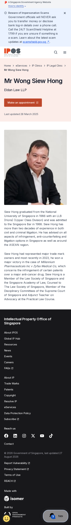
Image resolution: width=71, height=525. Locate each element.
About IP (9, 377)
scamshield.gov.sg (34, 41)
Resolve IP (10, 401)
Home (7, 65)
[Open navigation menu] (65, 52)
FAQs (7, 368)
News (7, 350)
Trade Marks (11, 383)
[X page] (33, 436)
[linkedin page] (15, 436)
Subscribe (10, 419)
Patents (8, 389)
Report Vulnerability (15, 463)
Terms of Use (12, 475)
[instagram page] (24, 436)
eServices (21, 65)
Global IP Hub (12, 338)
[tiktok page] (51, 436)
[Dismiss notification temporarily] (65, 13)
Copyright (10, 395)
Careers (9, 362)
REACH (8, 481)
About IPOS (11, 332)
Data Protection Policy (17, 413)
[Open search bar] (56, 52)
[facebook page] (6, 436)
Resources (10, 344)
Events (8, 356)
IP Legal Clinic (55, 65)
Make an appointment (21, 102)
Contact (9, 443)
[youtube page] (42, 436)
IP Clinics (37, 65)
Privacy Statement (15, 469)
